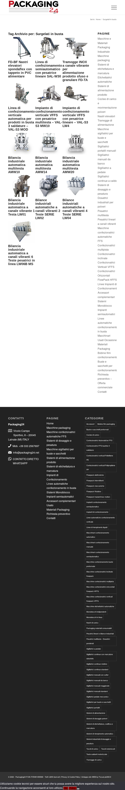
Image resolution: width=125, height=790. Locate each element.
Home (50, 423)
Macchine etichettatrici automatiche (100, 606)
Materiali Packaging (58, 509)
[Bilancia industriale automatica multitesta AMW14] (48, 153)
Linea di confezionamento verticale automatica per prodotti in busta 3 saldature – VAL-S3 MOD (21, 118)
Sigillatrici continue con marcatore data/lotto (99, 656)
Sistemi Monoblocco (58, 492)
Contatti (102, 392)
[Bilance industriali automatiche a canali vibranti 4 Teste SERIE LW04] (76, 196)
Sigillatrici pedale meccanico (97, 696)
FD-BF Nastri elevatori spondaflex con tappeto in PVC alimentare (20, 69)
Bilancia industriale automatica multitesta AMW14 (44, 165)
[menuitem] (112, 7)
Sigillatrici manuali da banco (104, 159)
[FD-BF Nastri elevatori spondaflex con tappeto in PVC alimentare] (21, 58)
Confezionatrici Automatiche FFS (99, 440)
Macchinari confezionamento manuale (97, 544)
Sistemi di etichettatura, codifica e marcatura (99, 726)
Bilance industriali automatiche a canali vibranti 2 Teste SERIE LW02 (47, 209)
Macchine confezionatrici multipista (100, 581)
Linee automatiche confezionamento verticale (100, 519)
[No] (78, 788)
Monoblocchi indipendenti (96, 611)
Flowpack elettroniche (95, 475)
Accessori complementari (61, 501)
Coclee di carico (92, 434)
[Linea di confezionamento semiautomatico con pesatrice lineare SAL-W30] (48, 58)
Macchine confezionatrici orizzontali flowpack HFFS (100, 588)
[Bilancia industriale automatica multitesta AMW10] (21, 153)
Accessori (90, 424)
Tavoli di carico (92, 748)
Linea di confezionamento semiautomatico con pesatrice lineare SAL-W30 (48, 69)
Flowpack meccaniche (95, 485)
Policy (73, 788)
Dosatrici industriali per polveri (105, 202)
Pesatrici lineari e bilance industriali (100, 633)
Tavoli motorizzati (108, 748)
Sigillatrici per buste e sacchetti (98, 702)
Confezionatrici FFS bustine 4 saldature (98, 447)
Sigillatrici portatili (93, 707)
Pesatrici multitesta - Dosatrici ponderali (98, 641)
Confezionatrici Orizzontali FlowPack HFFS (107, 275)
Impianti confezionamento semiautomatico (96, 504)
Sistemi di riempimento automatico (99, 733)
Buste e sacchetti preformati (97, 429)
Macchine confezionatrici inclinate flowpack (99, 573)
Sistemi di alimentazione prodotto (106, 90)
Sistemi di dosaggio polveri (96, 718)
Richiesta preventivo (58, 514)
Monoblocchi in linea (94, 617)
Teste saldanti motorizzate (96, 754)
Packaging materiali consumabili (98, 628)
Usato (50, 505)
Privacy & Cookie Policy (70, 776)
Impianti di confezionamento (97, 512)
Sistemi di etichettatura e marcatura (106, 69)
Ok (65, 788)
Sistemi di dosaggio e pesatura (104, 189)
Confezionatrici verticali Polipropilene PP (100, 467)
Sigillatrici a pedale (93, 648)
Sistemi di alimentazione (95, 713)
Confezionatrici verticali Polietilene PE (99, 457)
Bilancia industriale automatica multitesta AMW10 (16, 165)
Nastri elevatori (106, 116)
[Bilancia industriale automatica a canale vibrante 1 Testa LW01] (21, 196)
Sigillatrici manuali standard (97, 691)
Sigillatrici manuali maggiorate (97, 685)
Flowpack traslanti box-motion (98, 496)
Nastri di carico (92, 622)
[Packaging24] (33, 7)
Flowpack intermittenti (95, 480)
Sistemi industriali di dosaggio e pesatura (98, 741)
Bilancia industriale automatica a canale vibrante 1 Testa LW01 (21, 207)
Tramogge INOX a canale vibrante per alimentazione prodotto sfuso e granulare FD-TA (75, 71)
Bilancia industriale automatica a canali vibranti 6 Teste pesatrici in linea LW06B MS (21, 255)
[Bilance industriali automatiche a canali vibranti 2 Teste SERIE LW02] (48, 196)
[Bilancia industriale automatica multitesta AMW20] (76, 153)
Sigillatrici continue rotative (96, 664)
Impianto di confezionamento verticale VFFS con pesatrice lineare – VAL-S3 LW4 (75, 117)
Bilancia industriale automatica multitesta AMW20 (71, 165)
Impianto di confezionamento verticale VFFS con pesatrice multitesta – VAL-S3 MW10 (48, 117)
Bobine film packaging (106, 424)
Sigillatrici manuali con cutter (97, 674)
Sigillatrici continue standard (97, 669)
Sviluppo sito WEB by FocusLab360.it (96, 776)
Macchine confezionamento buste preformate (99, 563)
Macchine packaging (58, 428)
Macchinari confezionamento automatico (97, 534)
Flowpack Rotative (93, 491)
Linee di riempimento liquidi (96, 527)
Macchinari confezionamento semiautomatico (97, 554)
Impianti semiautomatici (60, 496)
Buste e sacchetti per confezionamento (108, 366)
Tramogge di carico (94, 759)
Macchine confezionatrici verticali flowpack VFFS (99, 598)
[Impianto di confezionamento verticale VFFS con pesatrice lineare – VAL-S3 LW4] (76, 104)
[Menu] (112, 7)
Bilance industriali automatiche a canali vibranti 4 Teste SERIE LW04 (74, 209)
